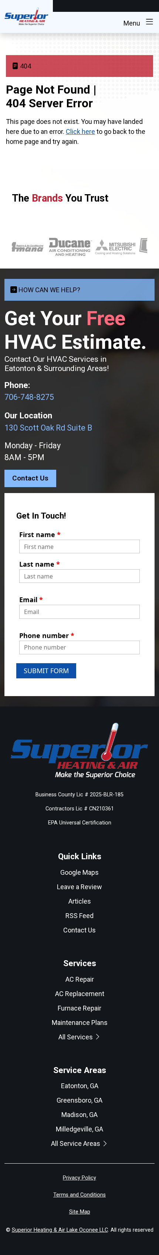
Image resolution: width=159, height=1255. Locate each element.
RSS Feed (79, 916)
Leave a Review (79, 887)
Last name (39, 564)
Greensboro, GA (79, 1100)
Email (31, 599)
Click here (80, 131)
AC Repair (79, 979)
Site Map (79, 1212)
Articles (79, 901)
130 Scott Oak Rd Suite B (48, 427)
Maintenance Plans (80, 1022)
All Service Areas (76, 1143)
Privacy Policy (79, 1178)
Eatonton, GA (79, 1086)
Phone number (46, 635)
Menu (133, 23)
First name (40, 534)
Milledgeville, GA (79, 1129)
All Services (76, 1037)
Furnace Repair (79, 1008)
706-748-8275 (29, 397)
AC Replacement (79, 994)
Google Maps (79, 872)
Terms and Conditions (79, 1195)
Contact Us (30, 478)
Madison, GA (79, 1115)
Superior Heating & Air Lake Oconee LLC (60, 1230)
